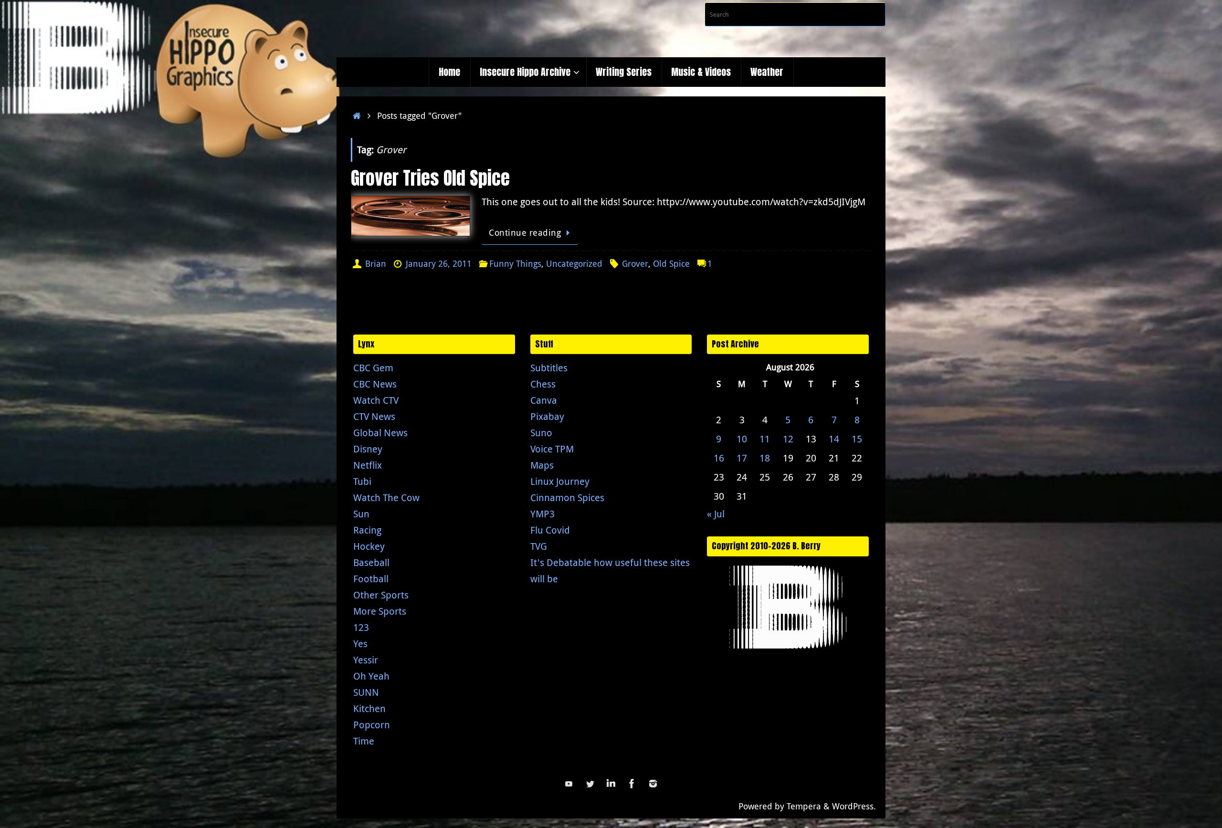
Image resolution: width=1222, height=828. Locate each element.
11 (764, 438)
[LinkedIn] (611, 784)
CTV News (374, 416)
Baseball (371, 562)
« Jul (716, 513)
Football (371, 578)
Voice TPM (552, 448)
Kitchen (369, 708)
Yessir (365, 659)
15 (857, 438)
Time (363, 740)
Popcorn (371, 724)
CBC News (375, 383)
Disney (367, 448)
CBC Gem (373, 367)
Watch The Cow (386, 497)
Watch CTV (376, 400)
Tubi (362, 481)
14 (834, 438)
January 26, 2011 (439, 263)
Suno (541, 432)
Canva (543, 400)
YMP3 (542, 513)
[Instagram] (653, 784)
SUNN (366, 692)
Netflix (367, 465)
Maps (542, 465)
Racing (367, 530)
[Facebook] (632, 784)
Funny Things (515, 263)
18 (764, 457)
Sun (361, 513)
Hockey (369, 546)
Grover (635, 263)
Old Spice (671, 263)
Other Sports (381, 594)
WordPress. (854, 806)
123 (361, 627)
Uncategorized (574, 263)
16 (719, 457)
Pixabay (547, 416)
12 (788, 438)
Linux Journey (560, 481)
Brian (375, 263)
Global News (380, 432)
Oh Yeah (371, 676)
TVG (538, 546)
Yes (360, 643)
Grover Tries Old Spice (430, 178)
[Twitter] (590, 784)
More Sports (379, 611)
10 (742, 438)
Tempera (804, 806)
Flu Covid (550, 530)
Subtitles (549, 367)
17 (742, 457)
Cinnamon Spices (567, 497)
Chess (543, 383)
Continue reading (525, 232)
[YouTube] (569, 784)
